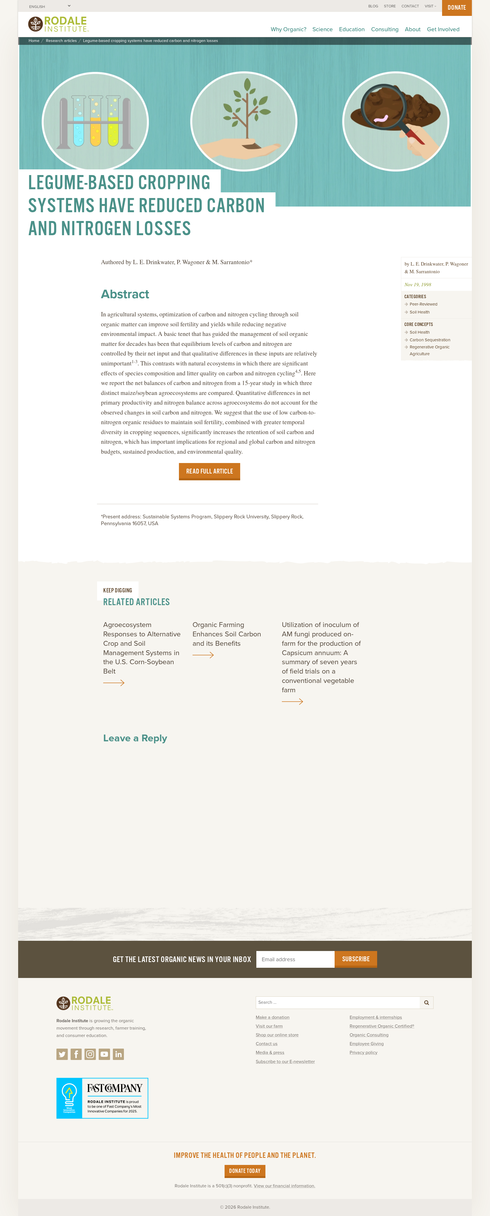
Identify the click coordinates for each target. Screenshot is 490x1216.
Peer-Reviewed (424, 304)
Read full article (209, 471)
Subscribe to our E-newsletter (285, 1061)
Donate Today (245, 1171)
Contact (410, 6)
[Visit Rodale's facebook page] (76, 1054)
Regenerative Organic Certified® (382, 1026)
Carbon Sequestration (430, 339)
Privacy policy (363, 1052)
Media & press (270, 1052)
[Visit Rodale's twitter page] (62, 1054)
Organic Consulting (369, 1035)
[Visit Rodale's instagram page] (90, 1054)
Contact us (267, 1044)
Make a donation (273, 1017)
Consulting (385, 29)
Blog (373, 6)
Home (34, 41)
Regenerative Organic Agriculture (429, 350)
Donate (457, 8)
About (413, 29)
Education (352, 29)
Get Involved (443, 29)
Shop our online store (277, 1035)
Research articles (61, 41)
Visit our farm (269, 1026)
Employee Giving (367, 1044)
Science (322, 29)
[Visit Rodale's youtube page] (104, 1054)
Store (390, 6)
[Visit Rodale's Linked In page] (118, 1054)
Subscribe (356, 959)
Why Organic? (288, 29)
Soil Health (420, 312)
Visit (429, 6)
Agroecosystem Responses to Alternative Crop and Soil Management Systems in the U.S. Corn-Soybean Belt (142, 648)
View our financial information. (284, 1186)
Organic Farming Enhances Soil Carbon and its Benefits (227, 634)
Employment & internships (376, 1017)
